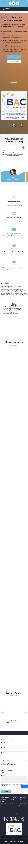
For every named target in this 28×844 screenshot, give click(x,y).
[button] (2, 164)
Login (1, 805)
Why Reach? (3, 799)
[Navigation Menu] (24, 8)
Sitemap (2, 807)
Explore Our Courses (13, 61)
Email (3, 752)
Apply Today (3, 803)
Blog (11, 801)
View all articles (13, 695)
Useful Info (12, 799)
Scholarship (21, 805)
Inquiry (3, 775)
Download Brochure (23, 803)
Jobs (11, 805)
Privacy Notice (7, 841)
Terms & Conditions (13, 841)
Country (3, 757)
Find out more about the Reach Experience (17, 274)
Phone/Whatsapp (5, 763)
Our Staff (2, 801)
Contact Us (21, 801)
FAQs (20, 799)
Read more (8, 725)
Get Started (11, 56)
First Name (4, 742)
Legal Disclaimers (20, 841)
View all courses (13, 345)
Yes (3, 787)
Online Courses (13, 807)
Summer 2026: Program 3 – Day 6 (13, 721)
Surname (4, 747)
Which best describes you (7, 770)
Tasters (11, 803)
